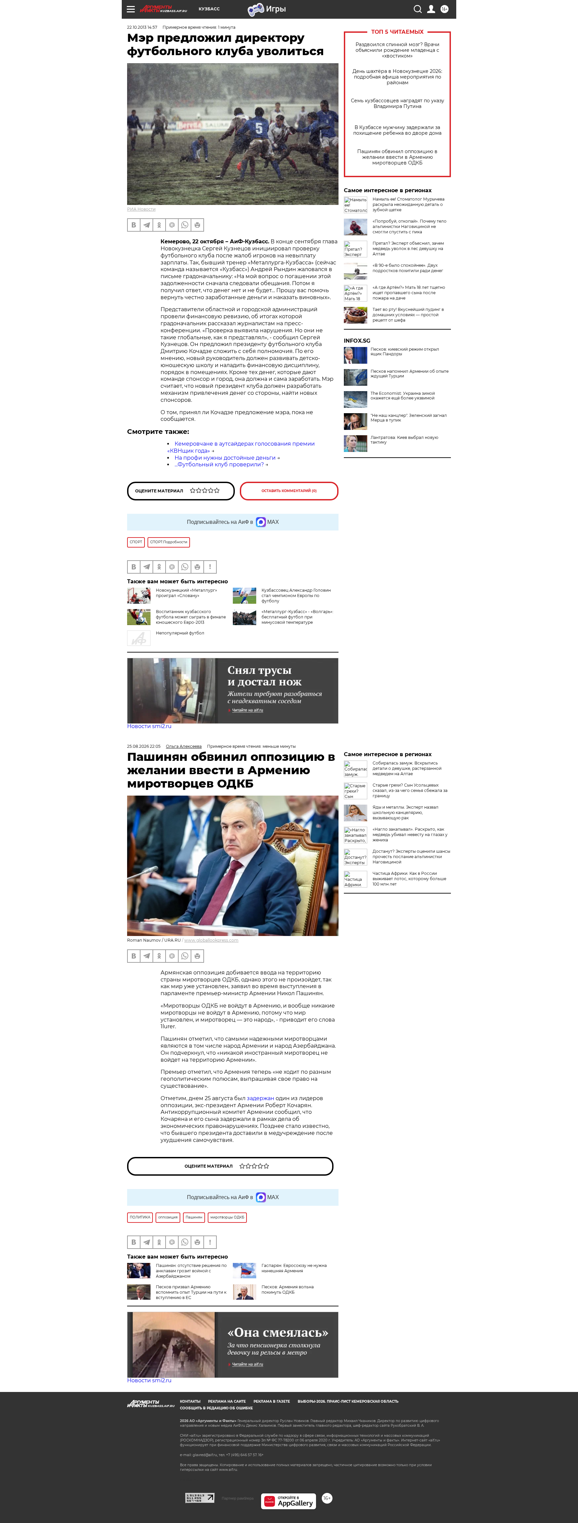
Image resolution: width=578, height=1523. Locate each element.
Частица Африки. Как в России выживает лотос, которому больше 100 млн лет (409, 879)
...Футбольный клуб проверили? (219, 464)
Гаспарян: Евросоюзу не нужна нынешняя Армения (294, 1268)
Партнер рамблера (238, 1498)
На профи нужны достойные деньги (225, 458)
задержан (261, 1098)
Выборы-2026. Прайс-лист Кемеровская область (348, 1401)
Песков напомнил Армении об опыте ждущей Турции (410, 373)
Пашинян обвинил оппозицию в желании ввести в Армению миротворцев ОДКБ (397, 157)
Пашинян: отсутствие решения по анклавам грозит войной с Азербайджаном (191, 1271)
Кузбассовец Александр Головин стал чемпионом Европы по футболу (296, 595)
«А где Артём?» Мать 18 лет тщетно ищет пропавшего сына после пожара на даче (409, 293)
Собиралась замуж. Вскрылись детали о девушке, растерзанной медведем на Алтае (407, 768)
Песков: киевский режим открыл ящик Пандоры (405, 351)
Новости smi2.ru (149, 726)
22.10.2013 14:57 (142, 27)
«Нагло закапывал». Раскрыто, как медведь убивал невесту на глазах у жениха (410, 834)
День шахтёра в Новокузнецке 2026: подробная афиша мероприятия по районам (397, 77)
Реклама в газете (272, 1401)
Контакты (190, 1401)
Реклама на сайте (227, 1401)
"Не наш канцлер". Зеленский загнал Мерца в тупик (409, 418)
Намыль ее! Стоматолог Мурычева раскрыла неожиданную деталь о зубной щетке (409, 204)
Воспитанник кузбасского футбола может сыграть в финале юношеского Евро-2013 (191, 617)
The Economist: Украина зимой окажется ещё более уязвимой (403, 395)
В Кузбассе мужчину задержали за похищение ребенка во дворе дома (397, 130)
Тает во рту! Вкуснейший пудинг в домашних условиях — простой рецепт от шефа (408, 315)
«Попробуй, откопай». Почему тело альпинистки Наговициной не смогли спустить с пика (410, 226)
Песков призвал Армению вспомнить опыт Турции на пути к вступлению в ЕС (191, 1292)
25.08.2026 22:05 (144, 746)
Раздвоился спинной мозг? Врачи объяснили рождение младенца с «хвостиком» (398, 50)
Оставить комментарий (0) (289, 491)
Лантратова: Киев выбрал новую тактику (404, 440)
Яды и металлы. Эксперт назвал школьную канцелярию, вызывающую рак (406, 812)
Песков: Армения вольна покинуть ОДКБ (288, 1289)
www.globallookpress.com (211, 940)
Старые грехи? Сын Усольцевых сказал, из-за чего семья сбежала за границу (410, 790)
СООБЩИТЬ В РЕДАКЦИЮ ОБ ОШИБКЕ (216, 1408)
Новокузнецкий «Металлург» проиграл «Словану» (186, 593)
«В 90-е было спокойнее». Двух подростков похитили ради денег (408, 268)
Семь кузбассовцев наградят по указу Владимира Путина (397, 103)
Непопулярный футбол (180, 632)
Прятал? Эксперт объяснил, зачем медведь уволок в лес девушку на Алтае (408, 248)
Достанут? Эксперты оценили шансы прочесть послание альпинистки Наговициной (411, 856)
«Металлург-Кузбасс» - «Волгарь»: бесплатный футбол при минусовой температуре (297, 617)
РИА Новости (141, 209)
